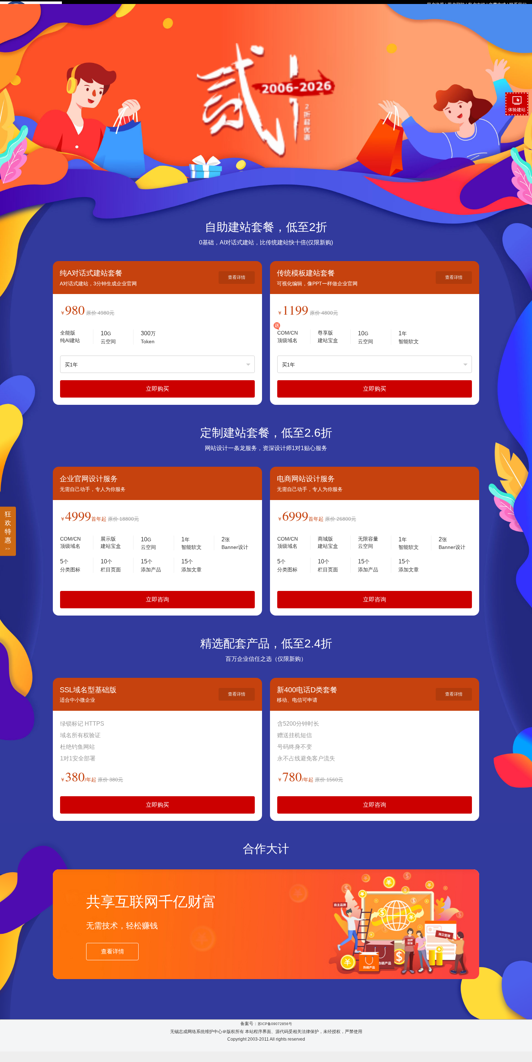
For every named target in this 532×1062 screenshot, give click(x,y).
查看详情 (236, 277)
